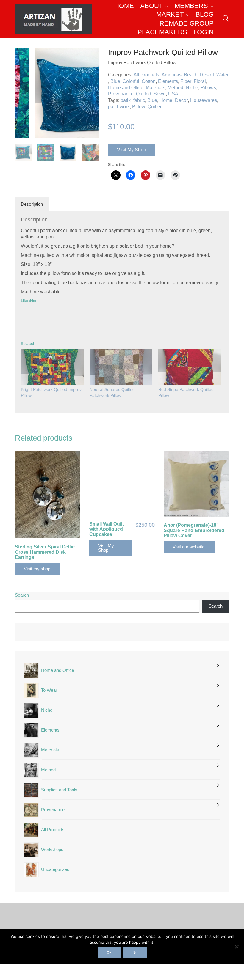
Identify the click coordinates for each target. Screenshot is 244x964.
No (135, 952)
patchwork (119, 106)
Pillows (208, 87)
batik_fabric (133, 100)
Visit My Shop (131, 149)
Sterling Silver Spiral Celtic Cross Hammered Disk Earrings (45, 552)
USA (173, 93)
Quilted (143, 93)
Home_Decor (173, 100)
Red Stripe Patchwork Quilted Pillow (186, 392)
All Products (146, 74)
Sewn (160, 93)
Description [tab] (32, 204)
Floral (200, 81)
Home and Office (125, 87)
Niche (192, 87)
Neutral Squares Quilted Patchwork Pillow (112, 392)
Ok (109, 952)
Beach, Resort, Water (206, 74)
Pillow (138, 106)
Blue (115, 81)
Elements (168, 81)
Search (22, 594)
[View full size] (22, 57)
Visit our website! (189, 546)
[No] (237, 946)
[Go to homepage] (53, 19)
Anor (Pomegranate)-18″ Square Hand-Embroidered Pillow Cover (194, 530)
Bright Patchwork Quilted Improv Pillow (51, 392)
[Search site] (226, 19)
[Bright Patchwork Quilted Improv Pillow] (52, 367)
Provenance (121, 93)
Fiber (185, 81)
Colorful (131, 81)
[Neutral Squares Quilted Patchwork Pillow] (121, 367)
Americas (172, 74)
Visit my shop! (37, 568)
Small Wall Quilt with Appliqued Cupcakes (106, 529)
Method (175, 87)
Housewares (203, 100)
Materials (155, 87)
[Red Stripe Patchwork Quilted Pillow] (189, 367)
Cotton (149, 81)
